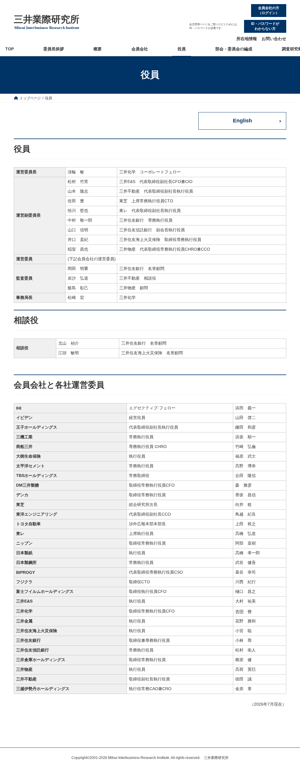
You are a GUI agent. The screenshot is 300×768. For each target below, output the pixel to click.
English (242, 121)
